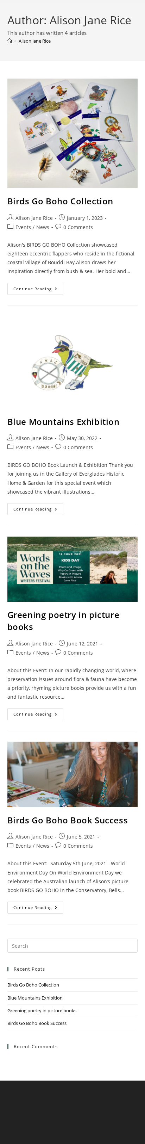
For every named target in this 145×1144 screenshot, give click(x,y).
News (42, 227)
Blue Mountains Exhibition (63, 421)
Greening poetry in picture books (41, 1010)
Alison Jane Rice (35, 41)
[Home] (9, 41)
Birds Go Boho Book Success (67, 820)
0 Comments (78, 227)
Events (23, 227)
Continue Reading (38, 290)
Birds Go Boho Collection (60, 201)
